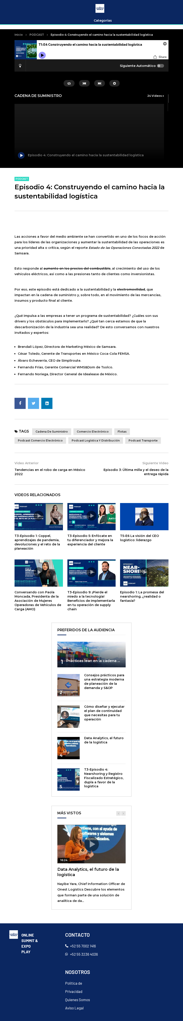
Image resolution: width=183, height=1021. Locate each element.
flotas (122, 431)
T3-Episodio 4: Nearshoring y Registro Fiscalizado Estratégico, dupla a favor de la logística (103, 777)
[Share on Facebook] (20, 403)
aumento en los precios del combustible (77, 268)
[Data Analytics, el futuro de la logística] (68, 748)
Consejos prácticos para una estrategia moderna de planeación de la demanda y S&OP (104, 681)
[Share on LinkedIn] (46, 403)
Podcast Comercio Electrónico (40, 440)
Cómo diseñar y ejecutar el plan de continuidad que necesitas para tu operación (104, 713)
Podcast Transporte (143, 440)
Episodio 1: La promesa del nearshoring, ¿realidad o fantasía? (142, 596)
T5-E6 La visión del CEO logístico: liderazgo (139, 538)
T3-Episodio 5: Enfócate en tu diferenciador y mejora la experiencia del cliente (90, 540)
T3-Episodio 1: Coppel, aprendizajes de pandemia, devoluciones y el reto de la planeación (37, 542)
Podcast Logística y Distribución (96, 440)
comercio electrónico (93, 431)
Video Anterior (27, 463)
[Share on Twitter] (33, 403)
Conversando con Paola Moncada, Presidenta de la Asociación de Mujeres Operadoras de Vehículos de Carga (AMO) (38, 600)
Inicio (19, 34)
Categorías (103, 21)
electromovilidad (131, 289)
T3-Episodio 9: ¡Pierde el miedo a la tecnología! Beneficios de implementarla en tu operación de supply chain (91, 600)
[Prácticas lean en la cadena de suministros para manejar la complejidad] (91, 654)
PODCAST (36, 34)
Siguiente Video (155, 463)
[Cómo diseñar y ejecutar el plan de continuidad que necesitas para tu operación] (68, 716)
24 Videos (154, 95)
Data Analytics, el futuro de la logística (104, 740)
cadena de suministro (51, 431)
